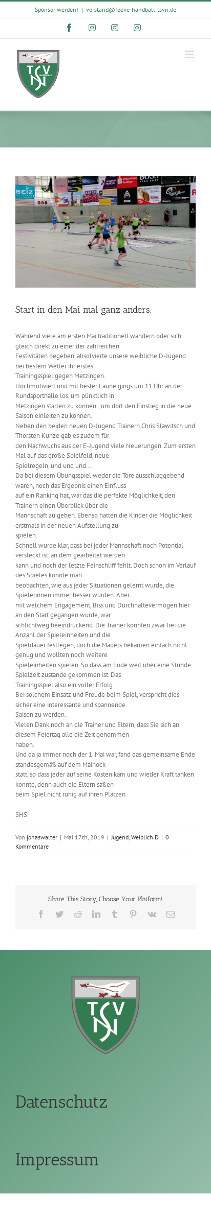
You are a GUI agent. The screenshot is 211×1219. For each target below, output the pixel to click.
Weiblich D (145, 837)
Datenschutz (61, 1101)
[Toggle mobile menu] (190, 54)
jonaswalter (42, 837)
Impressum (57, 1159)
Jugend (120, 837)
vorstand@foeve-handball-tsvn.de (131, 9)
